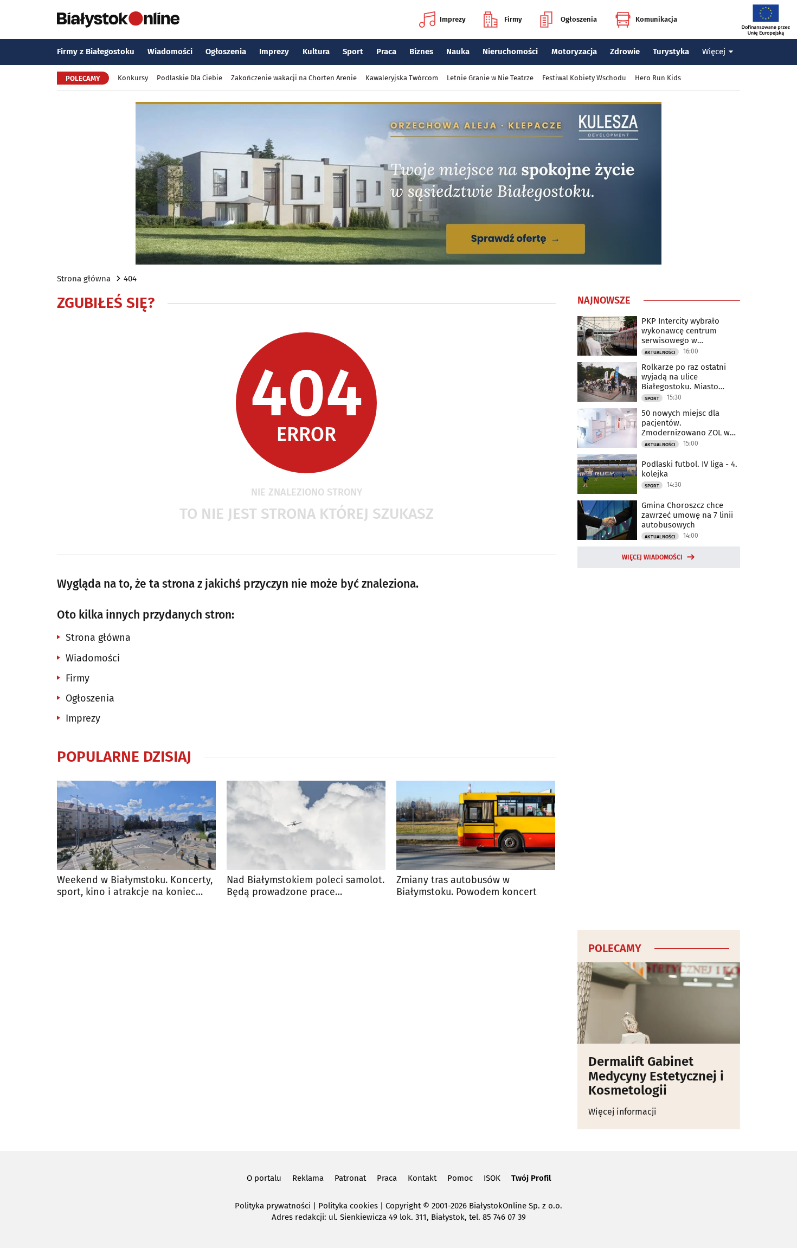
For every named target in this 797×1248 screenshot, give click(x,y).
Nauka (458, 51)
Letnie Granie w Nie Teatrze (490, 77)
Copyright (403, 1206)
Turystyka (671, 51)
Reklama (308, 1178)
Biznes (421, 51)
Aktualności (660, 352)
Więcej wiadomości (652, 557)
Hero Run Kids (658, 77)
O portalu (264, 1178)
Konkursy (133, 77)
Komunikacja (656, 19)
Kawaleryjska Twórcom (401, 77)
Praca (386, 51)
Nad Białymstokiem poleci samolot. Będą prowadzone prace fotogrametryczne (305, 886)
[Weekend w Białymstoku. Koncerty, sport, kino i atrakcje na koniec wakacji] (136, 825)
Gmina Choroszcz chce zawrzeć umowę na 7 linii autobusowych (687, 515)
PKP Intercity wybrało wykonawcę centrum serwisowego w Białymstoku (680, 330)
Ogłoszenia (579, 19)
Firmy (513, 19)
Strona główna (84, 279)
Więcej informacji (622, 1112)
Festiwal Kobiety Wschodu (584, 77)
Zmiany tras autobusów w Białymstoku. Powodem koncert (466, 886)
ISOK (492, 1178)
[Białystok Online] (118, 19)
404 (130, 279)
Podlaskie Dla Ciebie (189, 77)
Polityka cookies (348, 1206)
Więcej (713, 51)
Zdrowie (625, 51)
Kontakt (422, 1178)
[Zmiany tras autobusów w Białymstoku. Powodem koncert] (475, 825)
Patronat (350, 1178)
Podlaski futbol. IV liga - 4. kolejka (689, 469)
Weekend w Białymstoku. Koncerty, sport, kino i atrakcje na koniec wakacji (135, 886)
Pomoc (460, 1178)
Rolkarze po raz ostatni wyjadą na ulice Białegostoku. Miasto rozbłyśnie (683, 376)
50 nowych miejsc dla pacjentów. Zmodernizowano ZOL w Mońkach (685, 423)
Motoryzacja (574, 51)
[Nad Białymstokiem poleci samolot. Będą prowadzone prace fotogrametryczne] (306, 825)
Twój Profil (531, 1178)
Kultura (316, 51)
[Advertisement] (658, 747)
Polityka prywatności (273, 1206)
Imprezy (453, 19)
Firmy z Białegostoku (95, 51)
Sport (353, 51)
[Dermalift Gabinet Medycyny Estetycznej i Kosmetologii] (658, 1003)
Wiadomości (169, 51)
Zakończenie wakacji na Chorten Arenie (294, 77)
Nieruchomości (510, 51)
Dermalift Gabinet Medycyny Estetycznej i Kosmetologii (656, 1075)
